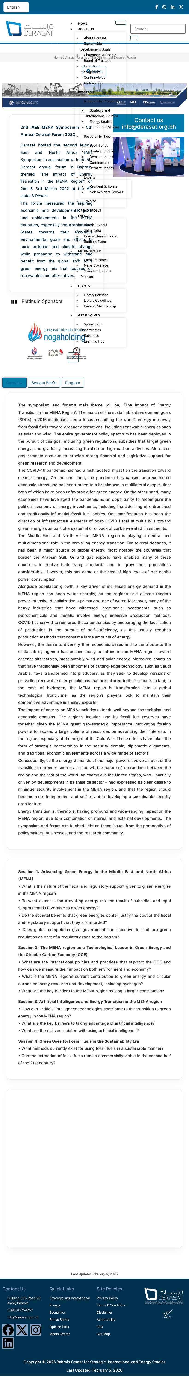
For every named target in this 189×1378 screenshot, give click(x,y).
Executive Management (90, 69)
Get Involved (89, 315)
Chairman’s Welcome (100, 55)
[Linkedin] (8, 1343)
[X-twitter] (22, 1330)
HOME (82, 23)
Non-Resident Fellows (106, 192)
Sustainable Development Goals (95, 46)
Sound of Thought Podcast (95, 274)
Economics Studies (105, 127)
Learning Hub (94, 341)
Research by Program (100, 101)
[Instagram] (35, 1330)
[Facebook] (8, 1330)
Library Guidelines (97, 300)
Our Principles (94, 77)
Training (90, 201)
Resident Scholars (104, 186)
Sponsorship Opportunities (91, 327)
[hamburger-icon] (120, 23)
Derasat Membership (100, 306)
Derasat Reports (102, 168)
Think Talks (93, 230)
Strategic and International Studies (102, 113)
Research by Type (97, 136)
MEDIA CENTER (89, 251)
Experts (89, 177)
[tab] (14, 383)
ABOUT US (86, 29)
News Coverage (96, 265)
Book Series (99, 145)
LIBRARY (84, 286)
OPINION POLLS (89, 210)
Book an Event (95, 242)
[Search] (134, 38)
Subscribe (91, 336)
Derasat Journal (102, 157)
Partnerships (93, 83)
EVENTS (84, 216)
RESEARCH (86, 92)
